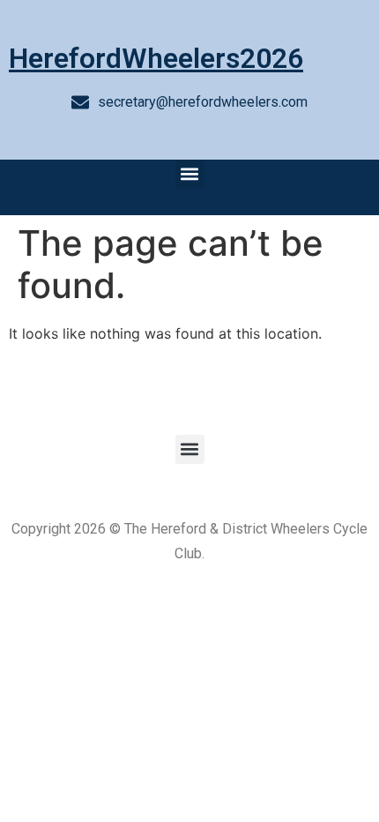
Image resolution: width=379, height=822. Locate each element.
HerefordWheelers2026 (156, 58)
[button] (189, 174)
